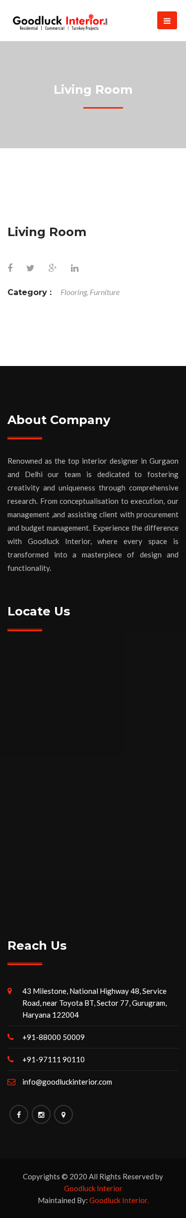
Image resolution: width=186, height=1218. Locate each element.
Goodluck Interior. (119, 1200)
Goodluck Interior (93, 1188)
